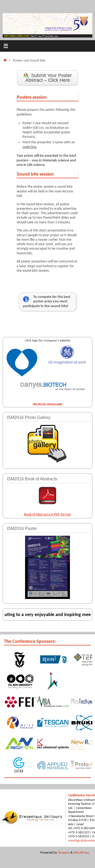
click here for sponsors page (47, 404)
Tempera (64, 852)
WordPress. (82, 852)
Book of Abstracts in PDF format (47, 515)
